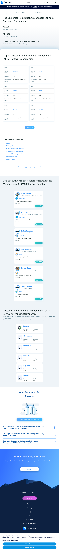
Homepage (6, 12)
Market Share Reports (29, 523)
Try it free (29, 469)
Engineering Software (11, 156)
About (29, 515)
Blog (29, 512)
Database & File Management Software (16, 154)
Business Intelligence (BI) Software (15, 148)
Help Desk (29, 519)
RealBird (15, 90)
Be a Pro (29, 498)
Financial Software (10, 159)
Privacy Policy (14, 540)
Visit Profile (39, 205)
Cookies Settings (29, 547)
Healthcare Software (11, 162)
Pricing (29, 508)
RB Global (15, 109)
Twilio (40, 90)
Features (29, 504)
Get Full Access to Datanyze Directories (29, 419)
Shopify (40, 71)
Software (12, 12)
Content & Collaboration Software (15, 151)
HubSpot (41, 109)
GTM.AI (35, 7)
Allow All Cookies (29, 544)
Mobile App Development (12, 146)
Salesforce (15, 71)
